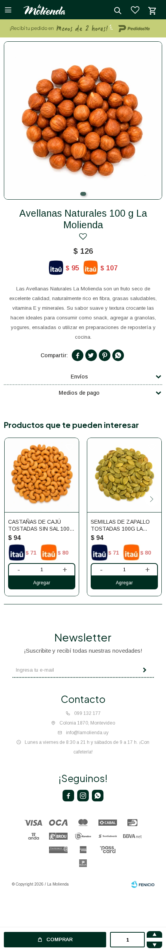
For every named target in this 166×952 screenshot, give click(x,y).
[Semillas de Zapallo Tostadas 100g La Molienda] (124, 475)
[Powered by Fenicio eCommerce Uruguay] (142, 884)
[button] (83, 194)
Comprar (59, 939)
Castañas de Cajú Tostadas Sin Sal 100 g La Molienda (41, 525)
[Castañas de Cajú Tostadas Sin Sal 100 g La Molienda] (41, 475)
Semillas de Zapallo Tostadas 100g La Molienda (120, 525)
